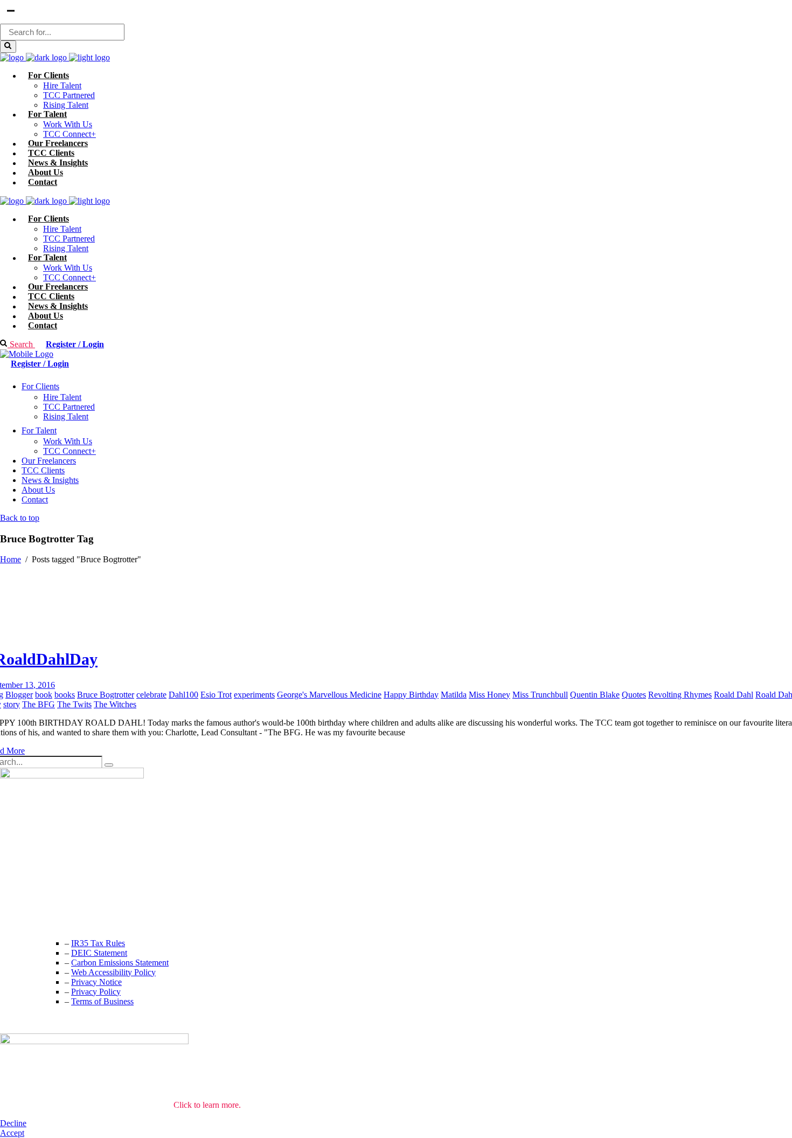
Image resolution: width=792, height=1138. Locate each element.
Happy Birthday (411, 694)
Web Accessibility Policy (113, 972)
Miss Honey (489, 694)
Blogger (19, 694)
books (64, 694)
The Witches (115, 704)
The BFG (38, 704)
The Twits (74, 704)
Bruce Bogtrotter (105, 694)
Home (10, 559)
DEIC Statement (99, 952)
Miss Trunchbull (540, 694)
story (11, 704)
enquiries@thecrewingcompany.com (62, 921)
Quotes (634, 694)
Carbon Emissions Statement (120, 962)
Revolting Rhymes (680, 694)
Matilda (454, 694)
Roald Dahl (733, 694)
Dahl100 (183, 694)
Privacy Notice (96, 982)
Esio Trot (216, 694)
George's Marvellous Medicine (329, 694)
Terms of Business (102, 1001)
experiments (254, 694)
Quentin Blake (595, 694)
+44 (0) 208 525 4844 (37, 899)
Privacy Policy (96, 991)
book (43, 694)
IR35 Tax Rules (98, 943)
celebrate (151, 694)
